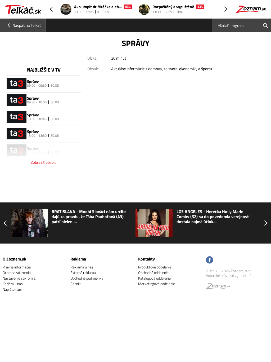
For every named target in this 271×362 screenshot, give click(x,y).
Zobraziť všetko (44, 162)
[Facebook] (209, 260)
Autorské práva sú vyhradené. (229, 275)
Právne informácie (17, 267)
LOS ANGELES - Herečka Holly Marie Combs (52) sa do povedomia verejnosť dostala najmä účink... (213, 216)
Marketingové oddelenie (156, 283)
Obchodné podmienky (86, 278)
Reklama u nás (81, 267)
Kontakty (146, 259)
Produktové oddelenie (154, 267)
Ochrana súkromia (17, 272)
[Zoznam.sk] (220, 287)
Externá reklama (83, 272)
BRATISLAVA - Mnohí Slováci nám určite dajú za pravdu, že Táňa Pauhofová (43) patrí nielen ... (89, 216)
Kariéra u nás (13, 283)
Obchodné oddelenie (153, 272)
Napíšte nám (12, 289)
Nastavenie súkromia (19, 278)
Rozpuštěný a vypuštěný (173, 7)
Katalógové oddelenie (154, 278)
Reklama (78, 259)
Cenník (75, 283)
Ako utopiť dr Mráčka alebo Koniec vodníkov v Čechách (98, 7)
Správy (33, 81)
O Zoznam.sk (14, 259)
